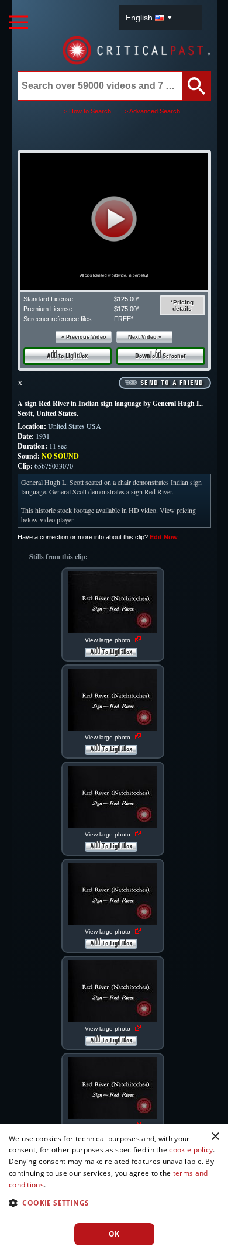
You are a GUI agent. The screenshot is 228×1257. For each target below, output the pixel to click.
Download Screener (160, 356)
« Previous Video (83, 337)
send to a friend (171, 383)
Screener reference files (57, 318)
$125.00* (126, 298)
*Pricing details (182, 305)
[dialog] (114, 1190)
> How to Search (87, 111)
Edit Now (164, 536)
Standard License (48, 298)
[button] (114, 219)
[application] (114, 221)
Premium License (47, 308)
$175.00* (126, 308)
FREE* (123, 318)
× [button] (214, 1136)
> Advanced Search (152, 111)
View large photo (108, 640)
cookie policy (191, 1150)
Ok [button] (114, 1234)
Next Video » (144, 337)
